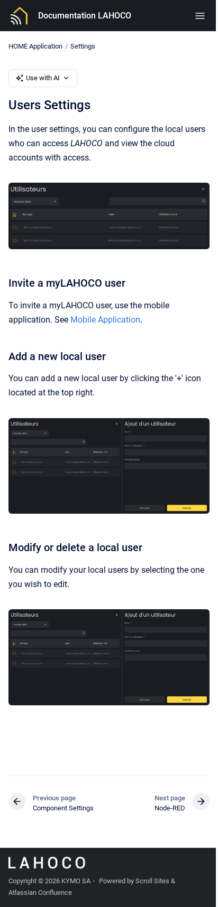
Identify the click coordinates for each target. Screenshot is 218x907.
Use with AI (43, 78)
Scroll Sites (152, 881)
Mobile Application (105, 320)
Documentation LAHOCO (84, 16)
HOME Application (35, 46)
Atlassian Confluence (40, 892)
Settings (82, 46)
